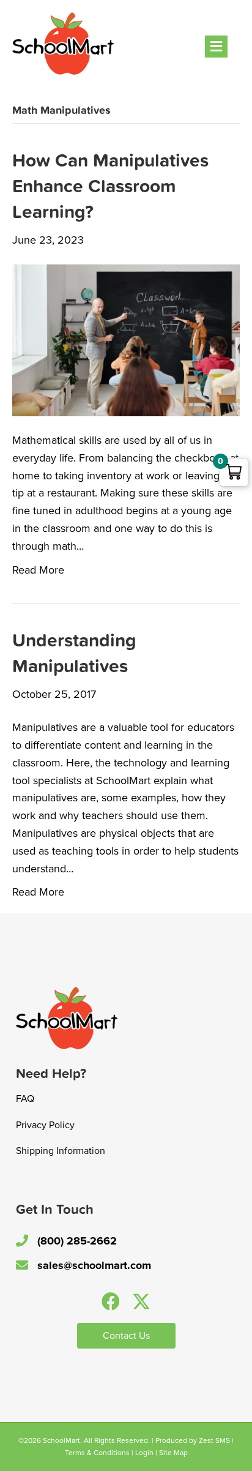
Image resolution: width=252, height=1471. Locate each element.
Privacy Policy (45, 1125)
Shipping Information (60, 1151)
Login (144, 1452)
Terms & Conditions (97, 1452)
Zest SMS (214, 1440)
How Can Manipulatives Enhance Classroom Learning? (110, 186)
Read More (38, 570)
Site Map (173, 1452)
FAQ (25, 1099)
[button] (111, 1301)
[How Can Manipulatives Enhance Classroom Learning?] (126, 339)
